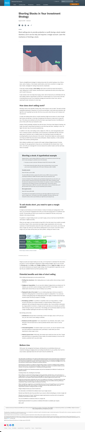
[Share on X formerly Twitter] (19, 25)
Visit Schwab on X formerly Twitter (8, 425)
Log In (76, 1)
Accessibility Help (21, 428)
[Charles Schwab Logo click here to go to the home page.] (7, 3)
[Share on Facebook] (22, 25)
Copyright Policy (27, 428)
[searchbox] (67, 1)
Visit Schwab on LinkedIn (13, 425)
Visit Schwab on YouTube (5, 425)
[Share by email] (28, 25)
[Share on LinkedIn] (25, 25)
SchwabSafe (14, 428)
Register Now (74, 4)
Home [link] (15, 4)
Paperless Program (38, 428)
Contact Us (57, 1)
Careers (33, 428)
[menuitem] (14, 4)
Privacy (9, 428)
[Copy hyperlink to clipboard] (31, 25)
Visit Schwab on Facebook (10, 425)
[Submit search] (72, 1)
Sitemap (5, 428)
